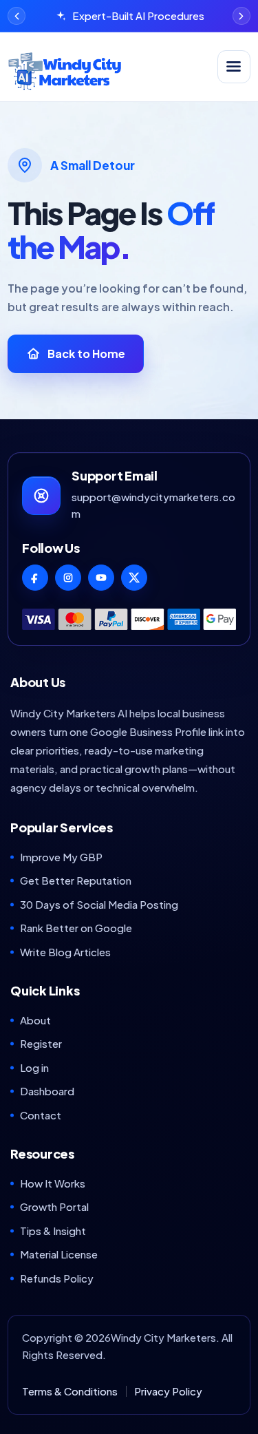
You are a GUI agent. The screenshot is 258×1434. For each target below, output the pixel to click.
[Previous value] (16, 16)
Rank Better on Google (76, 927)
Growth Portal (54, 1206)
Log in (34, 1067)
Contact (40, 1114)
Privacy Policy (168, 1391)
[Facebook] (35, 578)
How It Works (52, 1183)
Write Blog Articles (65, 951)
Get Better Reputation (75, 880)
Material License (59, 1254)
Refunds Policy (57, 1278)
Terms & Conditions (70, 1391)
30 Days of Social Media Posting (99, 904)
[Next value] (241, 16)
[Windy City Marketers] (108, 66)
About (35, 1019)
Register (41, 1043)
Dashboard (47, 1090)
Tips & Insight (53, 1230)
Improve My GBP (61, 856)
